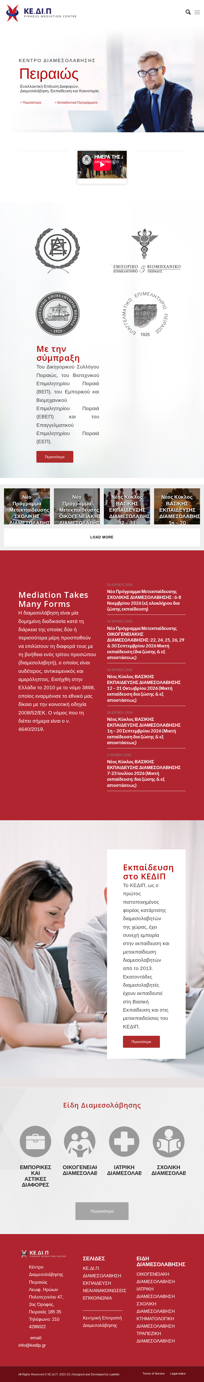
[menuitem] (185, 12)
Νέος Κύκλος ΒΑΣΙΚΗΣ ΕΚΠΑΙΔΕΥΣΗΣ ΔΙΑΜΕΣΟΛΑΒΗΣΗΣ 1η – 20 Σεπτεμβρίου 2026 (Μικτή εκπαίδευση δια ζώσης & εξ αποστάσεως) (144, 730)
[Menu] (197, 12)
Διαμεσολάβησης (100, 1325)
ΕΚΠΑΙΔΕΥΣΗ (97, 1283)
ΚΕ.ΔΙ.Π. (91, 1268)
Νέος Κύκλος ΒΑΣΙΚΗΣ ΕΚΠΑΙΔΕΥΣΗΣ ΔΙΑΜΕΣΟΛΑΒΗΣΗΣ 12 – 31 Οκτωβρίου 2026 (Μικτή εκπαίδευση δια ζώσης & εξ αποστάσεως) (144, 688)
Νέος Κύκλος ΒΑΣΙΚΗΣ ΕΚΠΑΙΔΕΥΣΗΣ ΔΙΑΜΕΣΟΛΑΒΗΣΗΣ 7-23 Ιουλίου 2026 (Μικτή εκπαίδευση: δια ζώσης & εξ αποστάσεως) (144, 773)
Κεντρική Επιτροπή (102, 1317)
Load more (102, 537)
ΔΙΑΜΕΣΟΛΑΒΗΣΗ (102, 1275)
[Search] (185, 12)
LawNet (114, 1374)
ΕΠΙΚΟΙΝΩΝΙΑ (97, 1298)
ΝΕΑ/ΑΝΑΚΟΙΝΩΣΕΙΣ (104, 1290)
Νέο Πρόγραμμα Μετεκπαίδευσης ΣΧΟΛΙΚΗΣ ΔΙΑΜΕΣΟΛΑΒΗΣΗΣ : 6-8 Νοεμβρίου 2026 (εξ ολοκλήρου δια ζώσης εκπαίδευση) (144, 600)
